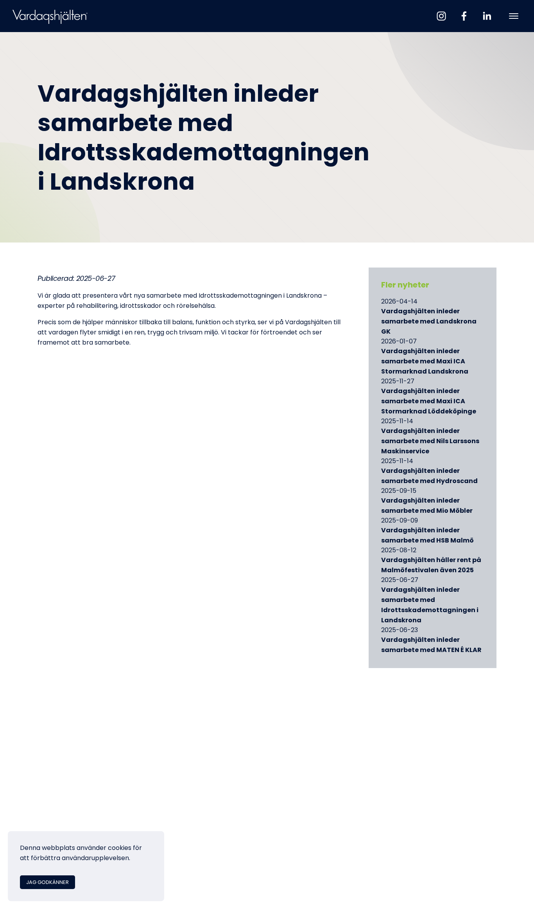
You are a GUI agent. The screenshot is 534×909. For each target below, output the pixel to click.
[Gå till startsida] (50, 16)
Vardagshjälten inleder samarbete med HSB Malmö (427, 535)
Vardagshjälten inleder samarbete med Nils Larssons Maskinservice (430, 441)
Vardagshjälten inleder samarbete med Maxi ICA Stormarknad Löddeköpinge (428, 401)
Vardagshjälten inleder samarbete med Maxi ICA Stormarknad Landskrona (424, 361)
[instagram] (441, 16)
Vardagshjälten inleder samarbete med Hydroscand (429, 476)
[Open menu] (513, 16)
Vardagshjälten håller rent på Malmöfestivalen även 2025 (431, 565)
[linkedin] (486, 16)
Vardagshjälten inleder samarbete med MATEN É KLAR (431, 645)
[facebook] (464, 16)
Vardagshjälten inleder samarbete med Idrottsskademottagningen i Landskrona (429, 605)
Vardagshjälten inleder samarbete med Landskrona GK (429, 322)
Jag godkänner (47, 882)
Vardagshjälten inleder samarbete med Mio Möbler (427, 506)
